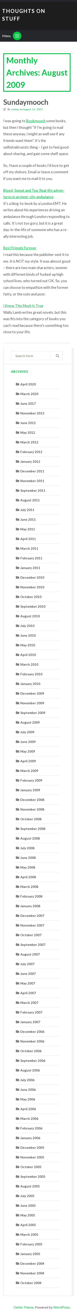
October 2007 (30, 935)
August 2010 (30, 616)
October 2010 (30, 597)
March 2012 (29, 442)
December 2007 (32, 916)
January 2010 (30, 684)
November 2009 (32, 703)
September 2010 (32, 606)
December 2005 (32, 1147)
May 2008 (27, 867)
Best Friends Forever (19, 248)
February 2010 (31, 674)
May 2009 (27, 751)
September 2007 (32, 945)
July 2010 (27, 626)
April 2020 (28, 384)
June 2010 (28, 635)
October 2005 (30, 1167)
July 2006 (27, 1080)
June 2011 (28, 519)
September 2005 (32, 1176)
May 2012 (27, 432)
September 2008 (32, 829)
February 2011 (31, 558)
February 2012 (31, 452)
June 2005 (28, 1205)
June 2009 (28, 742)
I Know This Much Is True (23, 305)
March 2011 (29, 548)
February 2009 (31, 780)
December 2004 (32, 1263)
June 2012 (28, 423)
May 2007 (27, 983)
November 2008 (32, 809)
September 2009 (32, 713)
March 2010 (29, 664)
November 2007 (32, 925)
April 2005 (28, 1225)
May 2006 (27, 1099)
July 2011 (27, 510)
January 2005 (30, 1254)
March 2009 (29, 771)
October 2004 (30, 1283)
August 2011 (30, 500)
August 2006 (30, 1070)
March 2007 (29, 1003)
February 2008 (31, 896)
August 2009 (30, 722)
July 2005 (27, 1196)
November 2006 (32, 1041)
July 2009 (27, 732)
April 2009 (28, 761)
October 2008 (30, 819)
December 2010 (32, 577)
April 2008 (28, 877)
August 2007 (30, 954)
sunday (15, 109)
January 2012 (30, 461)
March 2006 (29, 1118)
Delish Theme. (23, 1307)
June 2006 (28, 1089)
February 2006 (31, 1128)
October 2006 (30, 1051)
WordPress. (62, 1307)
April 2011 (28, 539)
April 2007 (28, 993)
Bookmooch (36, 121)
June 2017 (28, 403)
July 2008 (27, 848)
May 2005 (27, 1215)
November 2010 (32, 587)
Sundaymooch (25, 101)
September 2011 (32, 490)
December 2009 (32, 693)
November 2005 (32, 1157)
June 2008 (28, 858)
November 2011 (32, 481)
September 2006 (32, 1060)
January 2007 (30, 1022)
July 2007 (27, 964)
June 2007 (28, 974)
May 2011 (27, 529)
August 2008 (30, 838)
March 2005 (29, 1234)
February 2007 (31, 1012)
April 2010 (28, 655)
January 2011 (30, 568)
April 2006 (28, 1109)
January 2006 (30, 1138)
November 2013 (32, 413)
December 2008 (32, 800)
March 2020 (29, 394)
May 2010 (27, 645)
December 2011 (32, 471)
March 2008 (29, 887)
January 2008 (30, 906)
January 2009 (30, 790)
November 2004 (32, 1273)
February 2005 (31, 1244)
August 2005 (30, 1186)
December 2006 (32, 1031)
